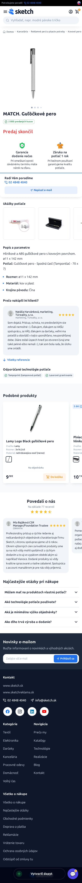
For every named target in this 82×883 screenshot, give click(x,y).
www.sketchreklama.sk (18, 692)
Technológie (42, 748)
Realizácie (40, 757)
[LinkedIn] (32, 711)
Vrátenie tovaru (13, 843)
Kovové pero (74, 31)
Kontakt (39, 773)
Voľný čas (9, 781)
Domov (10, 31)
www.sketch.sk (13, 685)
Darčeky (8, 748)
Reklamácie (10, 834)
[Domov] (20, 11)
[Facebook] (7, 711)
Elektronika (10, 740)
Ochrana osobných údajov (20, 851)
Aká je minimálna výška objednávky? (31, 612)
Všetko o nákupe (14, 802)
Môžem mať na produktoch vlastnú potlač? (35, 592)
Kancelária (22, 31)
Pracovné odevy (14, 765)
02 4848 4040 (16, 700)
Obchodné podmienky (18, 818)
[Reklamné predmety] (5, 11)
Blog (37, 765)
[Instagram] (19, 711)
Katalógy (40, 740)
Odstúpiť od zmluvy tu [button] (18, 859)
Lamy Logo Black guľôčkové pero (30, 441)
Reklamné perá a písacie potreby (48, 31)
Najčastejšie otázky (16, 810)
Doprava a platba (14, 826)
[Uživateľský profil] (71, 12)
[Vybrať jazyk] (79, 3)
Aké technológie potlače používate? (30, 602)
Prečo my (40, 732)
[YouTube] (44, 711)
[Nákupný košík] (77, 12)
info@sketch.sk (45, 700)
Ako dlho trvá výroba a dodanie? (28, 622)
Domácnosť (10, 773)
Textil (6, 732)
